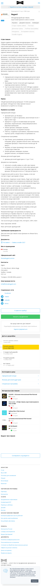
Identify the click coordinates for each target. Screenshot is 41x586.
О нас (2, 470)
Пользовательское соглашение (10, 542)
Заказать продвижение (20, 317)
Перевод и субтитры (7, 505)
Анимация (35, 23)
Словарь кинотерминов (8, 531)
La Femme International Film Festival (20, 418)
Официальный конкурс (9, 376)
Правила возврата (6, 553)
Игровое (14, 23)
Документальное (24, 23)
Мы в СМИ (4, 472)
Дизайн (3, 507)
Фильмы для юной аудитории (11, 380)
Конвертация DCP (6, 502)
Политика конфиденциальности (10, 539)
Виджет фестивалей (6, 534)
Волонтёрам (4, 480)
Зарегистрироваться (20, 329)
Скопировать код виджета (20, 456)
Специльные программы (10, 384)
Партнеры (4, 491)
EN (39, 3)
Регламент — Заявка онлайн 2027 (14, 242)
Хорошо (34, 581)
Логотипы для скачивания (8, 475)
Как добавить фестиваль (8, 521)
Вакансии (3, 483)
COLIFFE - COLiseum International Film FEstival (23, 394)
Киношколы (4, 494)
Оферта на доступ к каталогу (9, 547)
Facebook (7, 293)
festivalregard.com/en (7, 258)
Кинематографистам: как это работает (12, 515)
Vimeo (6, 303)
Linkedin (7, 300)
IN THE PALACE (13, 426)
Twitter (6, 297)
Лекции (3, 478)
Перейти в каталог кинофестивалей (21, 7)
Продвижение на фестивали (9, 499)
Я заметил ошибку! (20, 310)
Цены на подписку (6, 550)
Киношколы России (6, 529)
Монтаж (3, 510)
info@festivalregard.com (8, 284)
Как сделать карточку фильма (9, 518)
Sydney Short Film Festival (17, 411)
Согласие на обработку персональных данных (14, 545)
